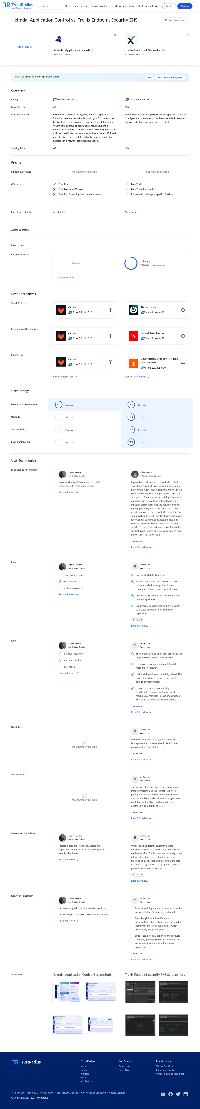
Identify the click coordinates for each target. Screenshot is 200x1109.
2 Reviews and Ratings (61, 54)
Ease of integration (20, 442)
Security (32, 1093)
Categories (79, 6)
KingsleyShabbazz (75, 472)
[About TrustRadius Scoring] (54, 99)
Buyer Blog (124, 1070)
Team (84, 1070)
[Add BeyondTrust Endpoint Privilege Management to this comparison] (183, 363)
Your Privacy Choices (67, 1093)
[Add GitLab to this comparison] (110, 310)
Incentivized (137, 541)
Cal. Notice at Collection (93, 1093)
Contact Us (86, 1081)
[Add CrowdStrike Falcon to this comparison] (183, 336)
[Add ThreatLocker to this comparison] (183, 310)
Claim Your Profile (165, 1070)
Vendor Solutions (164, 1066)
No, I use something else (170, 77)
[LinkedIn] (185, 1094)
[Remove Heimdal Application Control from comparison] (114, 34)
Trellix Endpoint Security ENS (145, 50)
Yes (149, 77)
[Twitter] (178, 1094)
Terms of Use (18, 1093)
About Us (85, 1066)
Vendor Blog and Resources (170, 1074)
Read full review (67, 492)
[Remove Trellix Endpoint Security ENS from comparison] (187, 34)
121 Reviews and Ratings (135, 54)
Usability (15, 417)
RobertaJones (146, 472)
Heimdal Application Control (72, 50)
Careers (85, 1074)
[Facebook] (170, 1094)
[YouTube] (163, 1094)
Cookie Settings (117, 1093)
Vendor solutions (100, 6)
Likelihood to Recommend (24, 404)
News (84, 1078)
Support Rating (18, 429)
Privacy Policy (46, 1093)
